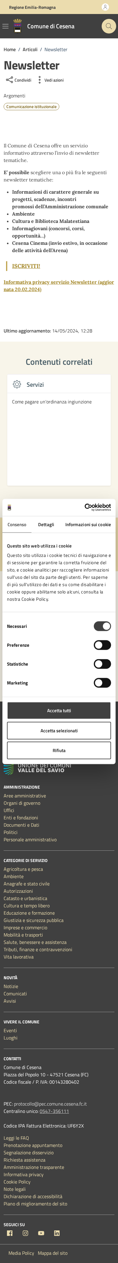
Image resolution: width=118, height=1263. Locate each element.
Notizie (11, 986)
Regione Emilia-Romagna (32, 7)
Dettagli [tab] (46, 524)
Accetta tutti (59, 710)
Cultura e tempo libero (27, 905)
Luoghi (11, 1037)
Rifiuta (59, 750)
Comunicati (15, 993)
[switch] (102, 645)
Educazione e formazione (29, 912)
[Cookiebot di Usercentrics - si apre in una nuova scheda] (85, 508)
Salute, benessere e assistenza (35, 942)
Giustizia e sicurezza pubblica (34, 920)
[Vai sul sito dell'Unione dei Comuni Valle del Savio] (37, 768)
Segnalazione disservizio (29, 1152)
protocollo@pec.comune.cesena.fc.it (50, 1103)
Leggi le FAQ (16, 1138)
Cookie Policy (17, 1181)
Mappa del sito (52, 1253)
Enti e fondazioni (21, 817)
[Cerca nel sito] (109, 26)
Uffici (9, 810)
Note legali (15, 1189)
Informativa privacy (24, 1174)
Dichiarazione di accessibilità (33, 1196)
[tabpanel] (59, 433)
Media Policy (21, 1253)
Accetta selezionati (59, 730)
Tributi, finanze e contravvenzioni (38, 949)
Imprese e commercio (25, 927)
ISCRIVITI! (26, 265)
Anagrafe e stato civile (27, 883)
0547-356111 (54, 1111)
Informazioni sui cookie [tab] (88, 524)
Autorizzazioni (18, 891)
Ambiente (14, 876)
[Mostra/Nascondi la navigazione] (5, 26)
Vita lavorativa (19, 956)
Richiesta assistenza (24, 1159)
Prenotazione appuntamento (33, 1145)
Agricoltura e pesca (23, 869)
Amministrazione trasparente (34, 1167)
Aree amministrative (25, 795)
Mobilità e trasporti (23, 934)
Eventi (10, 1030)
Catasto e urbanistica (25, 898)
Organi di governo (22, 803)
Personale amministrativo (30, 839)
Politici (11, 832)
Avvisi (10, 1000)
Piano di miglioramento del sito (35, 1203)
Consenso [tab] (17, 524)
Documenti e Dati (21, 825)
